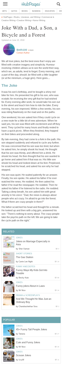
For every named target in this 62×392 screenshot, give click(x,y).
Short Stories (24, 253)
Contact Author (23, 53)
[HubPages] (31, 4)
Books (25, 11)
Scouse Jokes (23, 355)
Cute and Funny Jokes (28, 342)
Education (50, 11)
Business (36, 11)
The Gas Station (24, 257)
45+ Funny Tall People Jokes (31, 329)
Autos (14, 11)
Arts (4, 11)
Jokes (19, 237)
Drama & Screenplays (28, 295)
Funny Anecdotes (25, 266)
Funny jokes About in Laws (30, 286)
